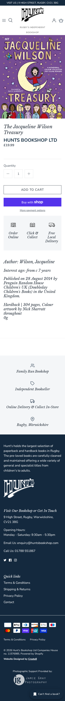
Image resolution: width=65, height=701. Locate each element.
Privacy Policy (13, 596)
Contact (9, 602)
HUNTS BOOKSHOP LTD (30, 140)
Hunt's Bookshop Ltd (25, 650)
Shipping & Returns (17, 589)
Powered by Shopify (32, 653)
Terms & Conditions (17, 583)
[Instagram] (15, 560)
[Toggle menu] (4, 20)
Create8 (32, 659)
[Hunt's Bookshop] (32, 14)
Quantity (10, 166)
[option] (32, 77)
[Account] (53, 20)
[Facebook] (10, 560)
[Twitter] (5, 560)
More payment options (32, 210)
